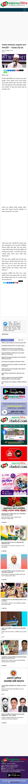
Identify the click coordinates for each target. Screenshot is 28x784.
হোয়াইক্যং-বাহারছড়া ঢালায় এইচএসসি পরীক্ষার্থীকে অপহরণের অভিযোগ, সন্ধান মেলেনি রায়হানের (12, 378)
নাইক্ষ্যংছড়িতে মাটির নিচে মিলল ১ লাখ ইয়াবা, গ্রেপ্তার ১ (13, 345)
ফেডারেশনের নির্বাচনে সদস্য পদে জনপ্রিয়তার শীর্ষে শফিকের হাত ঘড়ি (12, 543)
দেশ (3, 637)
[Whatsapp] (5, 72)
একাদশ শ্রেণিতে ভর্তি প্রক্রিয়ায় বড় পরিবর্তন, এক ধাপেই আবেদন (13, 686)
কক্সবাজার (4, 522)
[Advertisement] (14, 27)
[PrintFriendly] (5, 70)
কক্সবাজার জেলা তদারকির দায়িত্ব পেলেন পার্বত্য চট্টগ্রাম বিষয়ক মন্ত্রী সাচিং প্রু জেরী (13, 514)
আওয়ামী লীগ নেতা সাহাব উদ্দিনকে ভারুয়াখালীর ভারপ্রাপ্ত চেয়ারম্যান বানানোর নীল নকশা (13, 657)
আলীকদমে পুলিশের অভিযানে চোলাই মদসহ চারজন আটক (14, 342)
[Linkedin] (13, 70)
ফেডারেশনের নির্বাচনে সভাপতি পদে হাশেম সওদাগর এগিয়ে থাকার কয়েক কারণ (12, 571)
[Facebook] (9, 70)
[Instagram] (17, 70)
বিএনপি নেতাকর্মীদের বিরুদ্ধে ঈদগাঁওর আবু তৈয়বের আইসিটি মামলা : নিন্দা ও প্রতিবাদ (12, 715)
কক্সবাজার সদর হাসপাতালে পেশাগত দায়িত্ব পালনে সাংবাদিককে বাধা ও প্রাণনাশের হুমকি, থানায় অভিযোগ (13, 349)
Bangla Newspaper (15, 782)
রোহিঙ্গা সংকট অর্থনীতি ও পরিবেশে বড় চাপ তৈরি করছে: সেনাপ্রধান (13, 629)
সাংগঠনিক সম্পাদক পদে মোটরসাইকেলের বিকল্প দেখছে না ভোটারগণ (13, 600)
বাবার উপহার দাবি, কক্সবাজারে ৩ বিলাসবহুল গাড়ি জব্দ (13, 361)
